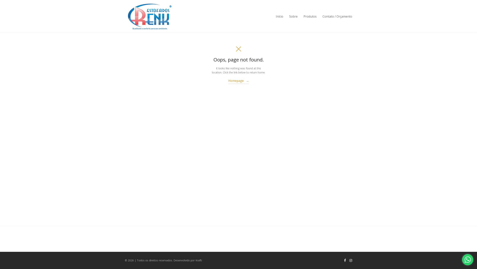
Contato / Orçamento (337, 16)
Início (279, 16)
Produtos (310, 16)
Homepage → (238, 81)
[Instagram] (350, 260)
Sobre (293, 16)
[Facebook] (345, 260)
